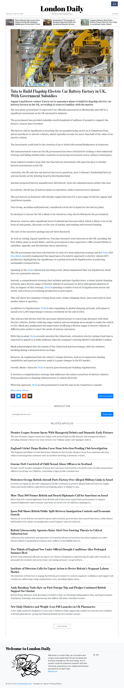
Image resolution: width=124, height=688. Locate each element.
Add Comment (105, 396)
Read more (52, 671)
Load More (62, 626)
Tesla (105, 253)
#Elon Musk (16, 390)
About (46, 684)
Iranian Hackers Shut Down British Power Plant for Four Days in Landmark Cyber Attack (103, 22)
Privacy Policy (55, 684)
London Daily (62, 8)
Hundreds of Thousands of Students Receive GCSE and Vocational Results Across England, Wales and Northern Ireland (65, 24)
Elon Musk (16, 256)
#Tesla (25, 390)
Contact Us (38, 684)
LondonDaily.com (24, 684)
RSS (97, 655)
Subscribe (107, 414)
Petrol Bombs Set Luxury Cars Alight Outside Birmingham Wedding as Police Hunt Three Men (27, 23)
